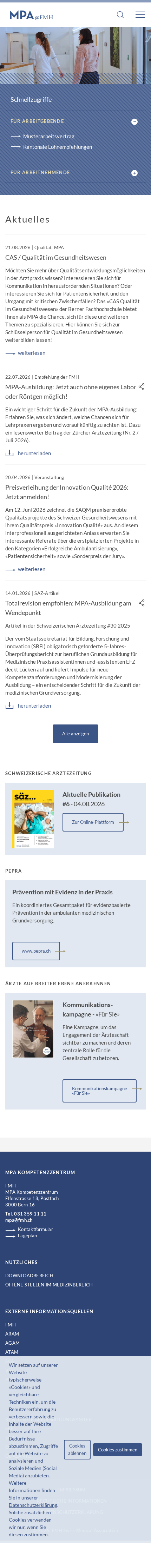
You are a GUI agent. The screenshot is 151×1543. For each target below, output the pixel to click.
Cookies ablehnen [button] (77, 1449)
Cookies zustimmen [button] (117, 1449)
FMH (10, 1324)
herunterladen (34, 453)
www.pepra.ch (36, 951)
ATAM (11, 1352)
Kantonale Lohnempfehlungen (57, 147)
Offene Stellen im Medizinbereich (49, 1284)
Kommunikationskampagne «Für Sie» (99, 1091)
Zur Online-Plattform (93, 822)
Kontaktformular (35, 1229)
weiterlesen (31, 353)
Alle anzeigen (75, 733)
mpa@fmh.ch (19, 1220)
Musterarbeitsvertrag (48, 136)
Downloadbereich (29, 1275)
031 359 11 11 (30, 1214)
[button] (51, 1535)
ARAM (12, 1334)
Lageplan (27, 1235)
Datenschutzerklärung (33, 1505)
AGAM (12, 1343)
